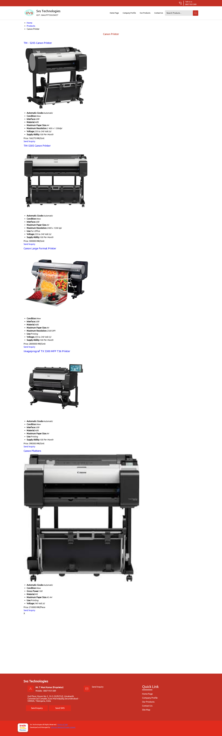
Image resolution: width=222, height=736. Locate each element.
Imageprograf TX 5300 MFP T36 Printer (47, 351)
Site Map (146, 710)
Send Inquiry (29, 141)
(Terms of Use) (62, 724)
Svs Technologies (48, 12)
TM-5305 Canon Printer (37, 145)
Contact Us (158, 13)
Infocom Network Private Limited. (63, 727)
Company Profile (129, 13)
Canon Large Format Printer (40, 248)
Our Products (145, 13)
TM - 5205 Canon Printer (38, 42)
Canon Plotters (32, 450)
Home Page (114, 13)
